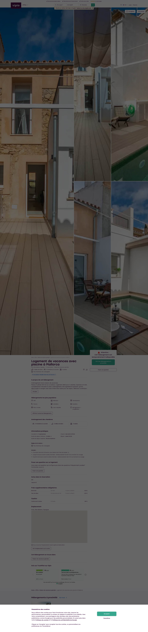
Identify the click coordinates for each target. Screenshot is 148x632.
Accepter (107, 614)
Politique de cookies (42, 620)
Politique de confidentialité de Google (64, 620)
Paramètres (106, 618)
